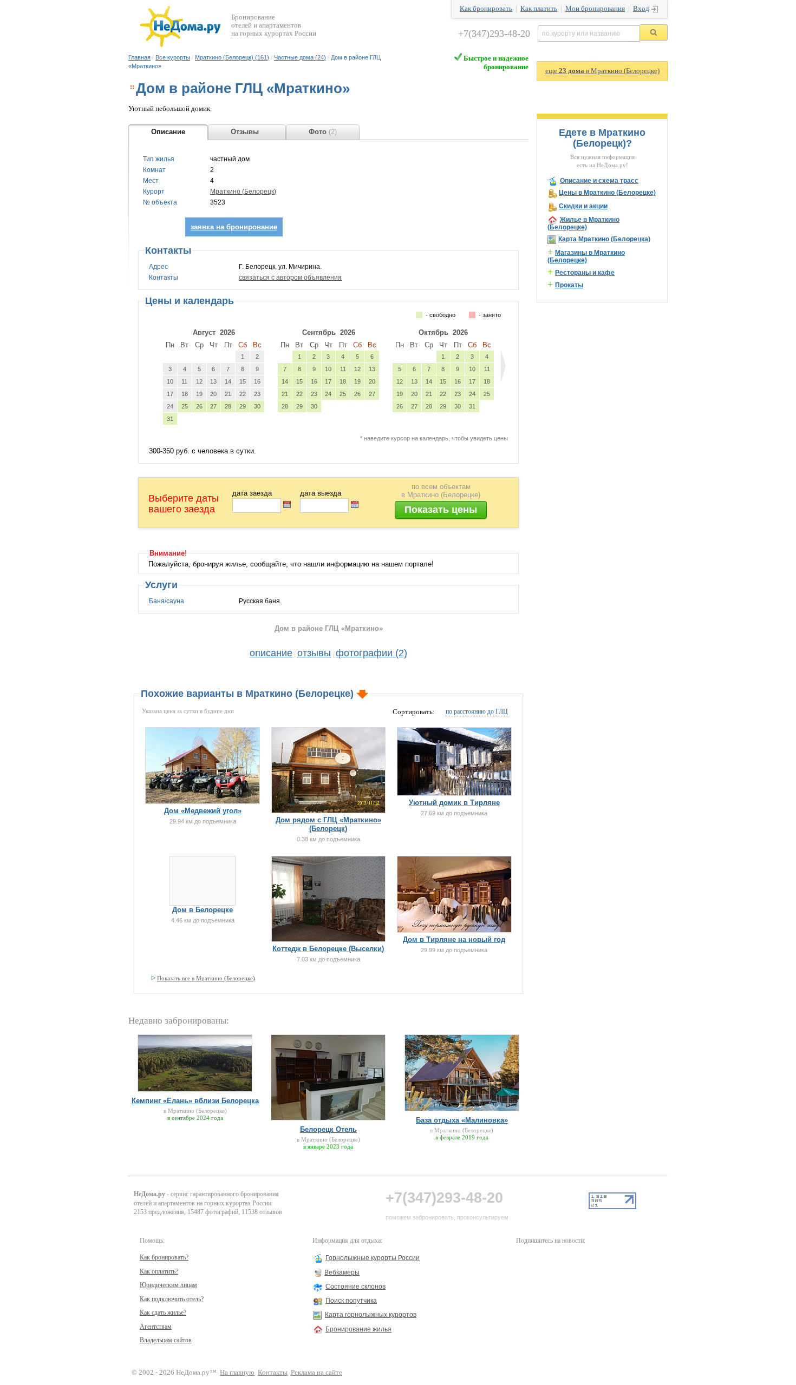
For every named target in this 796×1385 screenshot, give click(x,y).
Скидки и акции (583, 206)
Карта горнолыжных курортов (370, 1314)
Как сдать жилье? (163, 1312)
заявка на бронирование (234, 227)
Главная (139, 57)
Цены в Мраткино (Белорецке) (607, 192)
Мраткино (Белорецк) (243, 191)
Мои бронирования (595, 8)
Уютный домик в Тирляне (454, 803)
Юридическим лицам (168, 1285)
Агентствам (156, 1326)
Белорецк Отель (328, 1129)
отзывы (314, 653)
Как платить (538, 8)
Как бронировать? (164, 1257)
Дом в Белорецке (202, 910)
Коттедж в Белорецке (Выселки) (328, 949)
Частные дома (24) (300, 57)
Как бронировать (486, 8)
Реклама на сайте (316, 1372)
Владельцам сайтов (166, 1340)
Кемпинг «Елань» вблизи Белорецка (195, 1101)
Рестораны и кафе (585, 272)
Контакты (273, 1372)
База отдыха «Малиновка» (462, 1120)
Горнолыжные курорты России (372, 1258)
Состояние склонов (355, 1286)
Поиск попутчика (351, 1300)
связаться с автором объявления (290, 277)
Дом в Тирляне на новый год (454, 939)
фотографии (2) (371, 653)
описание (271, 653)
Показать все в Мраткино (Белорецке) (206, 978)
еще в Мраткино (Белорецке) (602, 71)
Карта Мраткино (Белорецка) (604, 239)
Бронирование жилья (358, 1329)
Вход (641, 8)
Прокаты (569, 285)
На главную (237, 1372)
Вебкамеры (342, 1272)
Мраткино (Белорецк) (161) (232, 57)
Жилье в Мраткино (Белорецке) (583, 223)
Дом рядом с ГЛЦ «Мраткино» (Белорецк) (328, 824)
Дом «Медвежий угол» (203, 811)
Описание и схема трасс (599, 180)
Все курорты (172, 57)
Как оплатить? (159, 1271)
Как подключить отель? (172, 1299)
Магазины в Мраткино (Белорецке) (586, 256)
